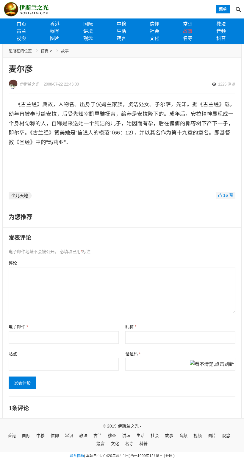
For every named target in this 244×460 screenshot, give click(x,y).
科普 (221, 38)
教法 (221, 24)
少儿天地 (19, 195)
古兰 (21, 31)
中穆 (121, 24)
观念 (88, 38)
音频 (221, 31)
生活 (121, 31)
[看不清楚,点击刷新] (212, 364)
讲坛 (88, 31)
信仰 (154, 24)
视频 (21, 38)
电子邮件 (18, 326)
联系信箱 (77, 456)
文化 (154, 38)
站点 (13, 353)
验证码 (132, 353)
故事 (188, 31)
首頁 (45, 51)
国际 (88, 24)
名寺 (188, 38)
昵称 (130, 326)
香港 (55, 24)
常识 (188, 24)
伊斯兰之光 (128, 426)
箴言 (121, 38)
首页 (21, 24)
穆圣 (55, 31)
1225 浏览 (226, 84)
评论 (13, 263)
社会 (154, 31)
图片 (55, 38)
